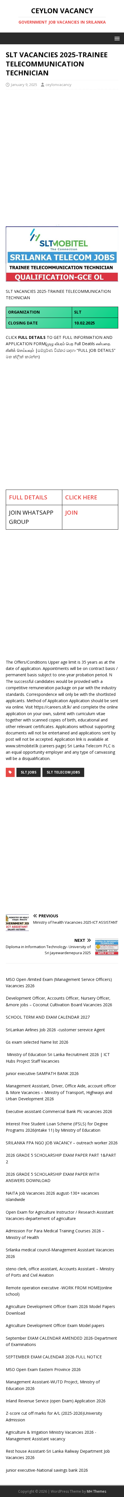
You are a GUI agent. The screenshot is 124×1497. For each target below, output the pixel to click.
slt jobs (28, 772)
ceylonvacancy (59, 84)
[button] (116, 38)
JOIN (71, 512)
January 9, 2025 (24, 84)
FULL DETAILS (28, 497)
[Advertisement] (62, 157)
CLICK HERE (81, 497)
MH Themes (96, 1491)
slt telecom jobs (63, 772)
